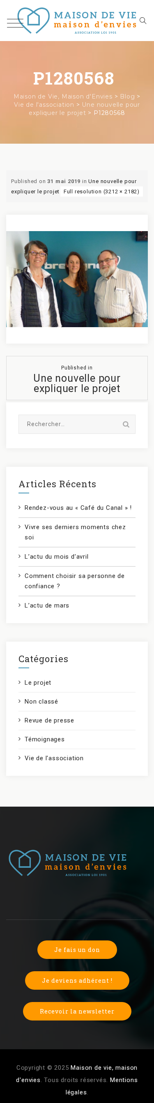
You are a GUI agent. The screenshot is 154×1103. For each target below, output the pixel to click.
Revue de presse (49, 720)
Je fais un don (77, 950)
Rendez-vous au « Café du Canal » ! (78, 507)
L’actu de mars (47, 605)
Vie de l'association (54, 758)
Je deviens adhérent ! (77, 980)
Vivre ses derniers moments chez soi (75, 532)
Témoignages (45, 739)
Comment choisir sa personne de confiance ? (75, 581)
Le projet (38, 682)
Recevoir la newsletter (77, 1011)
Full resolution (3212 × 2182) (102, 191)
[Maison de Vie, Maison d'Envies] (77, 20)
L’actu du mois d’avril (57, 556)
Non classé (41, 701)
